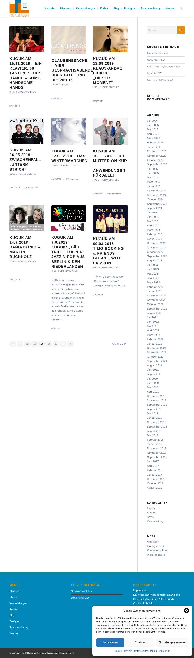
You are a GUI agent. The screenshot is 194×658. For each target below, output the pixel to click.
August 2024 (154, 208)
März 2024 (153, 229)
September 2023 (157, 256)
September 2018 (157, 426)
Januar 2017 (154, 474)
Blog (11, 615)
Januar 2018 (154, 444)
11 (27, 344)
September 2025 (157, 164)
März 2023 (153, 282)
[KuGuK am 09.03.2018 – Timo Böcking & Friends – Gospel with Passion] (110, 219)
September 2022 (157, 308)
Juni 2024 (153, 216)
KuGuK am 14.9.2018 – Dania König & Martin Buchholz (25, 247)
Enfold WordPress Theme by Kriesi (58, 653)
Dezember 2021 (156, 347)
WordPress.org (156, 554)
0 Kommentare (31, 188)
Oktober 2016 (155, 483)
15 (56, 344)
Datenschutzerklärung (145, 651)
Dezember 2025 (156, 151)
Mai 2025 (152, 177)
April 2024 (153, 225)
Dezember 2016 (156, 479)
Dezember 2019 (156, 395)
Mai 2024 (152, 221)
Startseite (14, 591)
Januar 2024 (154, 238)
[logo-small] (19, 8)
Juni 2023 (153, 269)
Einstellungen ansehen (172, 642)
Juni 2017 (153, 461)
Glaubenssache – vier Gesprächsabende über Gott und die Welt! (72, 70)
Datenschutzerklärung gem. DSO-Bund (156, 594)
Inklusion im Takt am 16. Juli (160, 79)
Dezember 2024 (156, 190)
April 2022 (153, 330)
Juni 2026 (153, 125)
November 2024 (156, 195)
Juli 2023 (152, 264)
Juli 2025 (152, 168)
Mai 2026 (152, 129)
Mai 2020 (152, 387)
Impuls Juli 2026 (154, 73)
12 (34, 344)
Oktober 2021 (155, 356)
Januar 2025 (154, 186)
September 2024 (157, 203)
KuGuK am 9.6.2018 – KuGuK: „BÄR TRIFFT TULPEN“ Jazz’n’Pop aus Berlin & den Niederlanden (68, 251)
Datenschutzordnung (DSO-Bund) (153, 598)
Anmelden (153, 541)
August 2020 (154, 374)
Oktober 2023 (155, 251)
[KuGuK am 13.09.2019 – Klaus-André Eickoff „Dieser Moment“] (110, 39)
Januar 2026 (154, 147)
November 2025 (156, 155)
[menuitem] (50, 8)
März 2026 (153, 138)
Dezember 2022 (156, 295)
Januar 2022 (154, 343)
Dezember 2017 (156, 448)
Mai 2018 (152, 435)
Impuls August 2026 (156, 59)
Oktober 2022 (155, 304)
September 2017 (157, 457)
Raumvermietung (18, 627)
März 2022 (153, 334)
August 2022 (154, 312)
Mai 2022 (152, 325)
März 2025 (153, 181)
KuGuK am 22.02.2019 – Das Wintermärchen (69, 156)
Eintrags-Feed (155, 546)
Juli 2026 (152, 120)
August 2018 (154, 430)
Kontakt (13, 633)
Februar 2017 (155, 470)
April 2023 (153, 277)
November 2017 (156, 452)
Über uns (14, 597)
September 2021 (157, 360)
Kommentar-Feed (157, 550)
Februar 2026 (155, 142)
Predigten (14, 621)
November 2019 (156, 400)
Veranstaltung (27, 92)
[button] (186, 610)
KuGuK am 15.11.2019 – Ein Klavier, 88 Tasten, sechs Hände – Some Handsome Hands (25, 73)
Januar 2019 (154, 417)
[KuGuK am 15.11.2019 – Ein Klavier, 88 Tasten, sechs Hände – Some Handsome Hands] (26, 39)
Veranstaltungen (18, 603)
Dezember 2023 (156, 243)
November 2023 (156, 247)
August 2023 (154, 260)
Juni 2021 (153, 369)
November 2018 (156, 422)
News (150, 516)
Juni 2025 (153, 173)
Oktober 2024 (155, 199)
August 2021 (154, 365)
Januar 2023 (154, 291)
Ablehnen (140, 642)
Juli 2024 (152, 212)
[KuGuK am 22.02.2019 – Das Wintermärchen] (68, 131)
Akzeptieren (110, 642)
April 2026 (153, 133)
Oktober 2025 (155, 160)
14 (49, 344)
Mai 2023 (152, 273)
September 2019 (157, 404)
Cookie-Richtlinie (123, 651)
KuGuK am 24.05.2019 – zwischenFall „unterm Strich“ (25, 159)
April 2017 (153, 465)
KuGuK (13, 92)
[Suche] (181, 8)
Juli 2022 (152, 317)
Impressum (164, 651)
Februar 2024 (155, 234)
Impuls (151, 508)
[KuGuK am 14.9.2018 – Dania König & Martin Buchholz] (26, 218)
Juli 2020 (152, 378)
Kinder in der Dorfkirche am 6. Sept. (163, 66)
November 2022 (156, 299)
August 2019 (154, 409)
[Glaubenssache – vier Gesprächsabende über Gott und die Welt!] (68, 40)
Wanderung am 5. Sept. (157, 52)
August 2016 (154, 487)
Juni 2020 (153, 382)
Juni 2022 (153, 321)
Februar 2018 (155, 439)
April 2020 (153, 391)
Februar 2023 (155, 286)
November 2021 (156, 352)
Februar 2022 (155, 339)
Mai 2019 (152, 413)
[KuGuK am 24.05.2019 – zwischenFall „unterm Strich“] (26, 131)
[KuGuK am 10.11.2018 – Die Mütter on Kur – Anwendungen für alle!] (110, 131)
